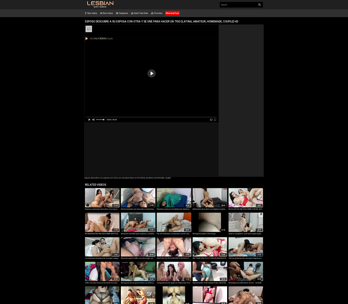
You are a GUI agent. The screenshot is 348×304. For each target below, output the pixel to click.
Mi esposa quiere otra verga (204, 234)
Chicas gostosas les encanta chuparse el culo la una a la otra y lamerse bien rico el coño (246, 258)
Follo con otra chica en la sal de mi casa (101, 283)
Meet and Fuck (172, 13)
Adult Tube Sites (139, 13)
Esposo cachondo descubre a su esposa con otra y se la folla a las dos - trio (102, 209)
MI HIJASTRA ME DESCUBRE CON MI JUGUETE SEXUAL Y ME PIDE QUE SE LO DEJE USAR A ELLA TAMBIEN (246, 209)
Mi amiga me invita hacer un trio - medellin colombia (246, 283)
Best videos (106, 13)
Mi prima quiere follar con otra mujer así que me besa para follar (138, 258)
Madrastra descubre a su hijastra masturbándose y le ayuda (210, 209)
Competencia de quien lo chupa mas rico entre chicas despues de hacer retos (174, 283)
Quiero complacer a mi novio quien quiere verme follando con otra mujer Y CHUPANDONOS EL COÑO (246, 234)
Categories (122, 13)
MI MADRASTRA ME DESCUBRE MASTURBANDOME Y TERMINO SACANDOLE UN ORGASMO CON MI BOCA (102, 234)
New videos (90, 13)
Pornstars (156, 13)
